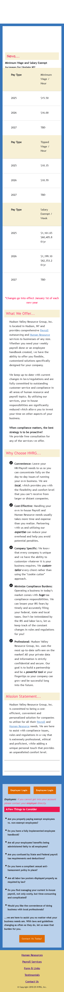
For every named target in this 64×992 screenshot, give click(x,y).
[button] (19, 790)
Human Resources (32, 955)
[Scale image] (17, 765)
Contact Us (32, 981)
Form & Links (32, 968)
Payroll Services (32, 961)
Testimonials (32, 975)
